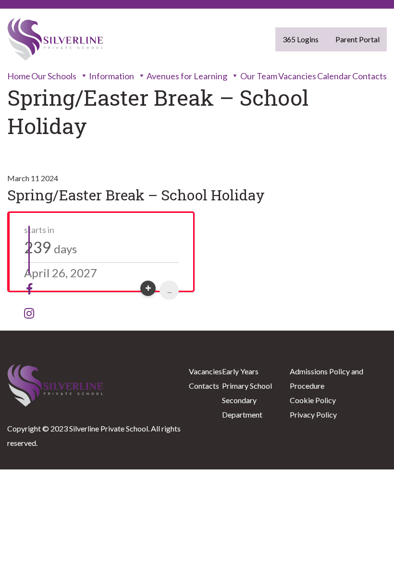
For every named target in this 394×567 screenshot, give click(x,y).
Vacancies (297, 76)
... (169, 290)
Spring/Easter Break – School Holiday (136, 194)
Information (111, 76)
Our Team (258, 76)
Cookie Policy (313, 400)
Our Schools (53, 76)
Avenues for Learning (187, 76)
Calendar (334, 76)
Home (18, 76)
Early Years (240, 371)
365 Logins (301, 39)
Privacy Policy (313, 414)
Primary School (247, 385)
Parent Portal (357, 39)
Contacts (369, 76)
